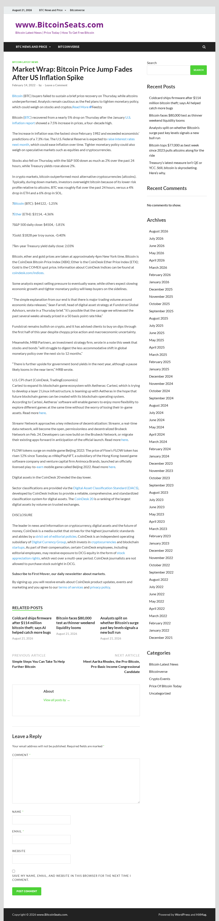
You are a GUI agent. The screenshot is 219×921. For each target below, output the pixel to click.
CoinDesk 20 (83, 499)
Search (152, 63)
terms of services (71, 587)
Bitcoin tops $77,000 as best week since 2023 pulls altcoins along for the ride (176, 150)
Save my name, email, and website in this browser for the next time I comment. (71, 878)
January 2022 (159, 630)
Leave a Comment (56, 85)
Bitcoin (17, 96)
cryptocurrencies (103, 542)
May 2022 (156, 601)
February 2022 (160, 623)
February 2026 (160, 275)
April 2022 (157, 608)
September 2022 (161, 572)
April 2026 (157, 260)
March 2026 (158, 267)
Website (19, 851)
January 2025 (159, 369)
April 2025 (157, 347)
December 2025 (161, 289)
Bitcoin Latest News (25, 62)
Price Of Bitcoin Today (165, 686)
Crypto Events (159, 679)
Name (18, 811)
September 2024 (161, 398)
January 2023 (159, 543)
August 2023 (158, 492)
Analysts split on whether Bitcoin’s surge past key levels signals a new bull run (119, 625)
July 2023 (156, 500)
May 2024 (156, 427)
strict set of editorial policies (56, 536)
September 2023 (161, 485)
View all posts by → (56, 700)
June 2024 (156, 420)
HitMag (201, 914)
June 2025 (156, 333)
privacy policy (100, 587)
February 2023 (160, 536)
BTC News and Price (51, 10)
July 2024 (156, 412)
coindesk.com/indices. (28, 273)
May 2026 (156, 253)
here (42, 413)
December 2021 (161, 637)
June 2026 (156, 246)
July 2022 (156, 587)
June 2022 (156, 594)
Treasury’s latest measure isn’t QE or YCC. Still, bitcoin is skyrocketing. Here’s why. (175, 168)
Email (18, 831)
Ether (17, 214)
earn (40, 467)
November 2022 (161, 558)
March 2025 (158, 354)
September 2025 (161, 311)
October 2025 (159, 304)
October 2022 (159, 565)
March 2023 (158, 529)
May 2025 (156, 340)
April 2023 (157, 521)
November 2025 (161, 296)
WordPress (182, 914)
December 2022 (161, 550)
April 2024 (157, 434)
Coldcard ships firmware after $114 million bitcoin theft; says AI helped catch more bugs (32, 625)
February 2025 (160, 362)
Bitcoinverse (77, 10)
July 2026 (156, 238)
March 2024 (158, 441)
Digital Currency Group (49, 542)
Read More (80, 107)
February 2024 (160, 449)
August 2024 (158, 405)
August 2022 (158, 579)
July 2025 (156, 325)
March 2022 (158, 616)
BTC (27, 117)
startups (18, 547)
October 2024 (159, 391)
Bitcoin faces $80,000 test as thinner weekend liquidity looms (75, 623)
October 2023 (159, 478)
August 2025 (158, 318)
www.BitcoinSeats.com (59, 24)
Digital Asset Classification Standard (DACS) (105, 488)
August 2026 (158, 231)
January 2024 (159, 456)
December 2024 (161, 376)
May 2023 (156, 514)
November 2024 (161, 383)
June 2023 (156, 507)
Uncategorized (160, 693)
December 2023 (161, 463)
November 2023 (161, 471)
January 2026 (159, 282)
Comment (21, 755)
